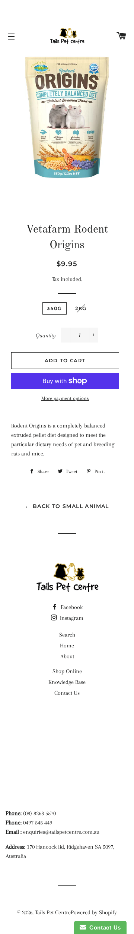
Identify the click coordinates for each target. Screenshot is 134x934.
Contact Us (67, 693)
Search (67, 634)
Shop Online (67, 671)
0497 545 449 (37, 822)
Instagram (70, 618)
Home (67, 645)
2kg (81, 308)
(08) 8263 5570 (39, 813)
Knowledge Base (67, 682)
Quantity (46, 335)
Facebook (71, 607)
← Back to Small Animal (67, 506)
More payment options (65, 398)
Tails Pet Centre (53, 912)
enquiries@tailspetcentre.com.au (61, 832)
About (67, 656)
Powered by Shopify (94, 912)
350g (54, 308)
